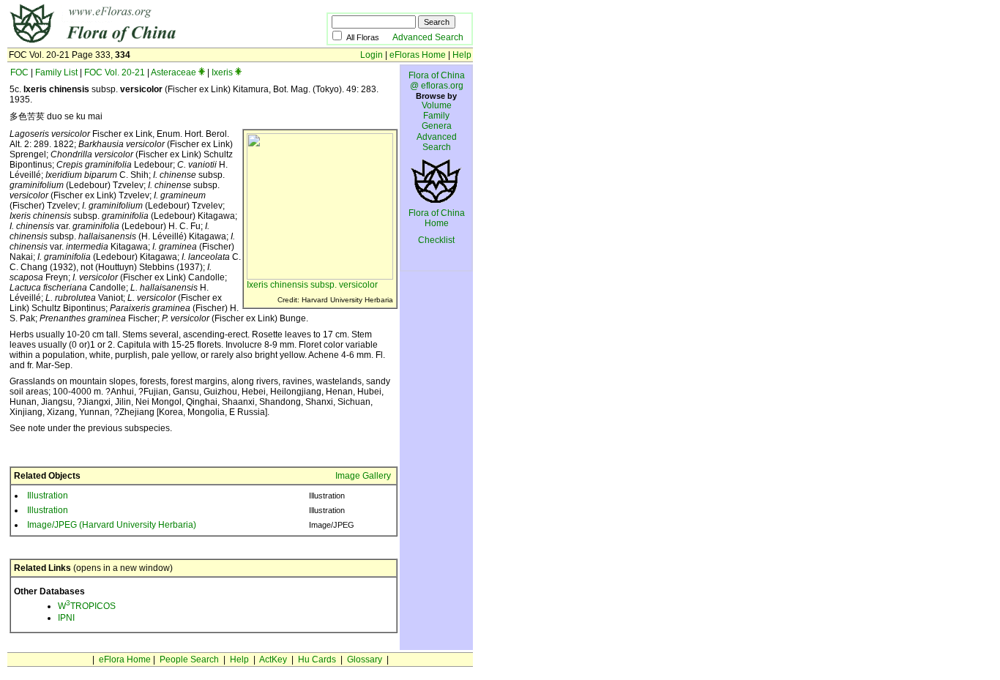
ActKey (273, 659)
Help (461, 55)
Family (436, 116)
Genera (437, 126)
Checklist (436, 240)
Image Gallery (363, 476)
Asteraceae (173, 72)
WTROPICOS (87, 606)
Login (371, 55)
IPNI (66, 618)
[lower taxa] (201, 72)
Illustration (47, 495)
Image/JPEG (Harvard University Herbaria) (111, 525)
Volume (437, 105)
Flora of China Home (436, 218)
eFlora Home (125, 659)
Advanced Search (427, 37)
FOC (19, 72)
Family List (56, 72)
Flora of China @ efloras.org (436, 80)
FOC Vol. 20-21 (114, 72)
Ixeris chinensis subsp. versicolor (312, 285)
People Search (189, 659)
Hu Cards (317, 659)
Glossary (364, 659)
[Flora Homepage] (144, 42)
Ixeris (222, 72)
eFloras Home (417, 55)
